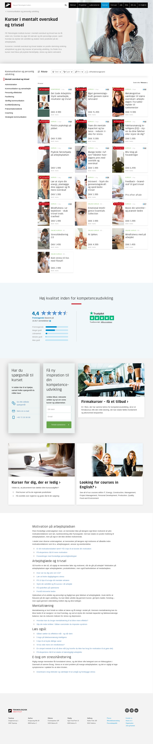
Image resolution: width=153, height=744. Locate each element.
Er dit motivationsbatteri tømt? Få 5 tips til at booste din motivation (64, 549)
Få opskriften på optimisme (48, 588)
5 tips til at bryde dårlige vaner (49, 641)
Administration (11, 84)
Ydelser (73, 5)
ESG (126, 5)
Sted (56, 72)
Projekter (83, 5)
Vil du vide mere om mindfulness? (51, 645)
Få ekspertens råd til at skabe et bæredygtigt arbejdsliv (59, 652)
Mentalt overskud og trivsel (17, 79)
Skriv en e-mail (23, 411)
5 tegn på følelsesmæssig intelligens (52, 637)
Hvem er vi (129, 720)
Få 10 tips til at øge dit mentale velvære (53, 580)
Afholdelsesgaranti (97, 72)
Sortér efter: (140, 82)
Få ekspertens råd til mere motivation (52, 552)
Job (120, 5)
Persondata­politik (112, 723)
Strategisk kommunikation (15, 117)
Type (67, 72)
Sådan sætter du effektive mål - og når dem (55, 634)
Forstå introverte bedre (46, 591)
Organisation (129, 723)
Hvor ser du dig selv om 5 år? (49, 573)
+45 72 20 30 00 (23, 417)
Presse (109, 718)
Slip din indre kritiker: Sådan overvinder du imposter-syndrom (62, 624)
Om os (133, 5)
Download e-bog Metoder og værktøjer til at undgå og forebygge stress (66, 672)
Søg (65, 5)
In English (143, 5)
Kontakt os (129, 718)
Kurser (105, 5)
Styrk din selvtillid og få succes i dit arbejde (54, 584)
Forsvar (114, 5)
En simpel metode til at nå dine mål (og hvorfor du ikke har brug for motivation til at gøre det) (75, 648)
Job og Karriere (130, 725)
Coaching (9, 113)
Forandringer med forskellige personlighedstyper (57, 556)
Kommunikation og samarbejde (18, 88)
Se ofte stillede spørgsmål (23, 403)
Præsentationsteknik (13, 109)
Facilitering (9, 97)
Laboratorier (94, 5)
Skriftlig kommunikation (14, 101)
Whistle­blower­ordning (113, 720)
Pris (79, 72)
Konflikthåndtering (12, 105)
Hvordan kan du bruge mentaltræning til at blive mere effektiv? (62, 620)
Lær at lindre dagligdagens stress (50, 576)
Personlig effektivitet (13, 93)
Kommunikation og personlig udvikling (23, 11)
